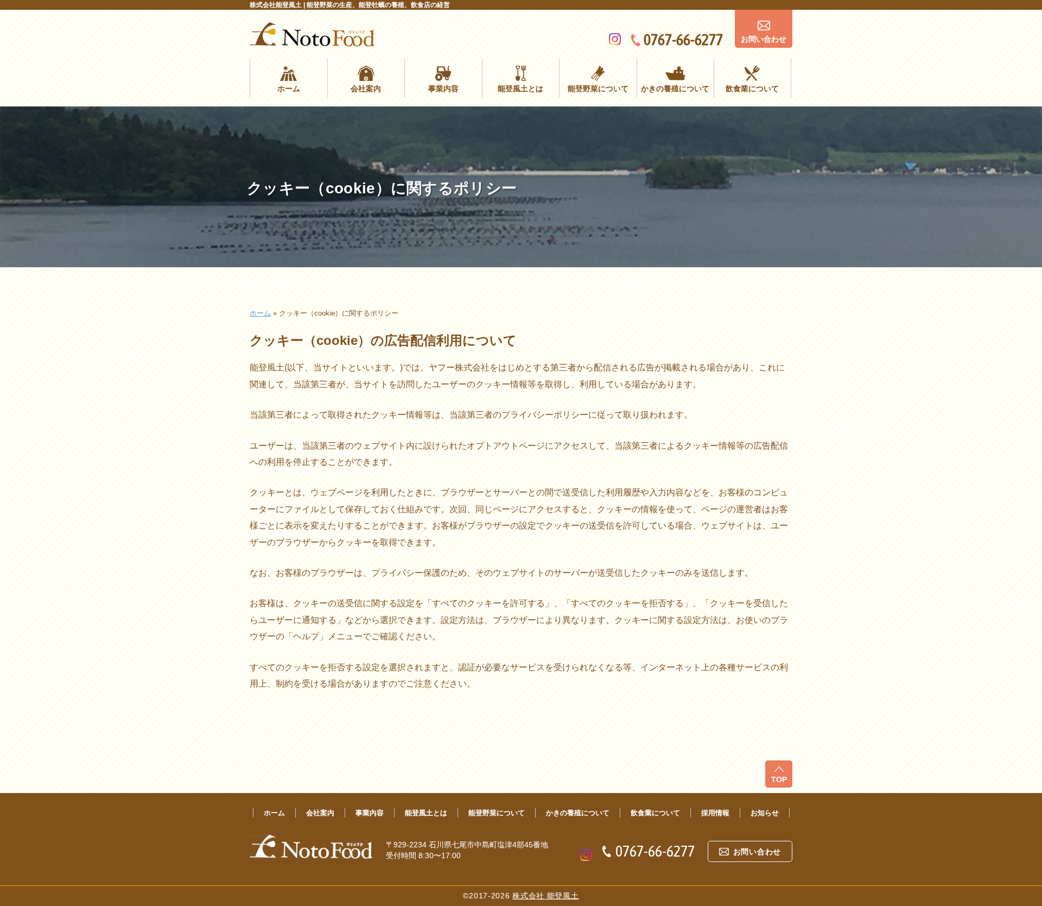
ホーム (288, 88)
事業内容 (443, 88)
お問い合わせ (763, 39)
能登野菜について (598, 88)
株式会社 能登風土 (545, 895)
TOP (779, 779)
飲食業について (752, 88)
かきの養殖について (675, 88)
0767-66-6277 (683, 39)
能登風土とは (520, 88)
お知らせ (765, 813)
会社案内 (366, 88)
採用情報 (715, 813)
